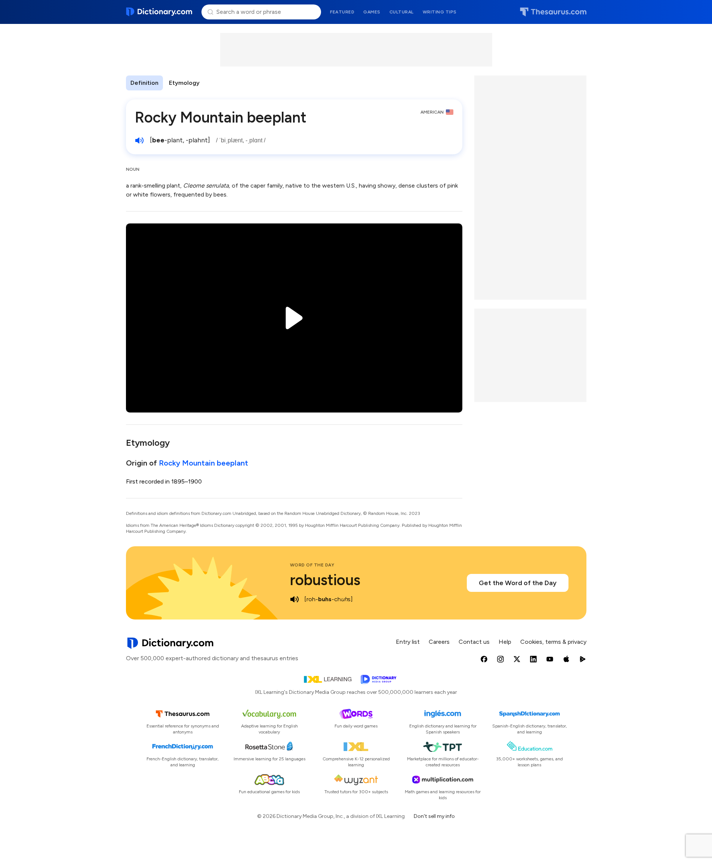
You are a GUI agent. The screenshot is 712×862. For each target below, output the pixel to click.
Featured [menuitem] (342, 12)
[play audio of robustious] (294, 599)
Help (505, 641)
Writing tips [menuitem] (440, 12)
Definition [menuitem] (144, 82)
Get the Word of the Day (518, 583)
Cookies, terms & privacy (553, 641)
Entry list (408, 641)
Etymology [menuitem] (184, 82)
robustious (325, 580)
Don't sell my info (434, 816)
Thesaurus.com (553, 11)
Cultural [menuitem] (401, 12)
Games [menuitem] (371, 12)
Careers (439, 641)
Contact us (474, 641)
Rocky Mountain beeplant (203, 462)
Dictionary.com (159, 12)
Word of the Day (312, 565)
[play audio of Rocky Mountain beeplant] (139, 140)
